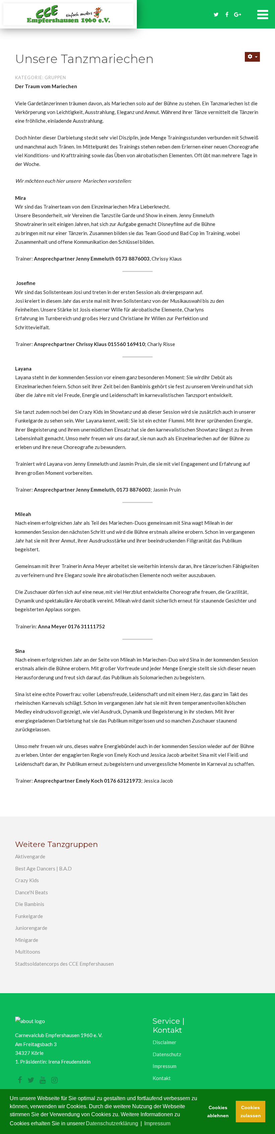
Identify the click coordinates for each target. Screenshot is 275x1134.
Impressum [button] (157, 1123)
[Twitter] (216, 14)
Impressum (164, 1066)
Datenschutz (167, 1054)
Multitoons (27, 952)
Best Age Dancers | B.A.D (43, 868)
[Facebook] (227, 14)
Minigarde (26, 940)
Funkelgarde (29, 916)
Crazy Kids (27, 880)
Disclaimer (164, 1042)
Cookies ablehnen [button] (218, 1111)
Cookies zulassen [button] (250, 1111)
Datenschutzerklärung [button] (112, 1123)
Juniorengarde (31, 928)
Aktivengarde (30, 856)
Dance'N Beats (31, 892)
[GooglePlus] (237, 14)
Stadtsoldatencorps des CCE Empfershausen (64, 964)
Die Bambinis (29, 904)
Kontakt (162, 1078)
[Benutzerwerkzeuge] (252, 57)
